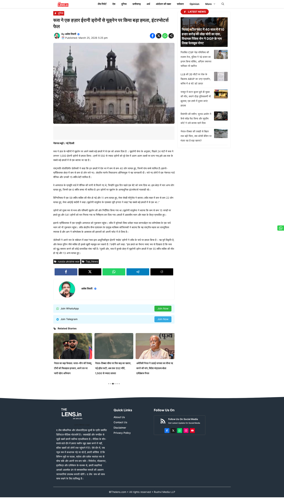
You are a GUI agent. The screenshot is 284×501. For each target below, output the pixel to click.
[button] (223, 4)
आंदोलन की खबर (163, 4)
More (208, 4)
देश (113, 4)
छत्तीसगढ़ (137, 4)
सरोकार (180, 4)
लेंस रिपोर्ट (102, 4)
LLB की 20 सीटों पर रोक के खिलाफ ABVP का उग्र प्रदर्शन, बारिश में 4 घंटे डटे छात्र (196, 79)
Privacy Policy (122, 432)
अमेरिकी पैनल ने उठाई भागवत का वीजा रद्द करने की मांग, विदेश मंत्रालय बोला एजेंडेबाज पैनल (113, 368)
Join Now (162, 308)
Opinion (194, 4)
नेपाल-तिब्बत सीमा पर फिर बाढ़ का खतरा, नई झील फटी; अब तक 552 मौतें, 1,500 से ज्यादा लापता (72, 368)
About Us (119, 417)
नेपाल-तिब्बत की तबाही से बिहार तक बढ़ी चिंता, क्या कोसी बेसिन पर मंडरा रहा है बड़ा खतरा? (196, 136)
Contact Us (120, 422)
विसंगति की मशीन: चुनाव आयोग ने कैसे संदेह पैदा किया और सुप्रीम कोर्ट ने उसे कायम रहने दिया (196, 118)
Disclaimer (120, 427)
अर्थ (148, 4)
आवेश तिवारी (70, 34)
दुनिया (124, 4)
